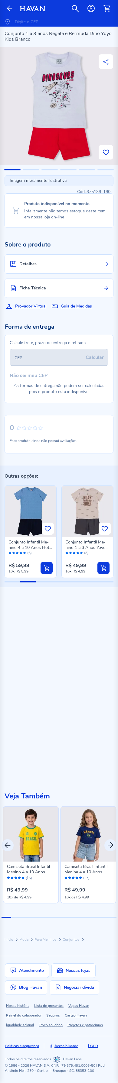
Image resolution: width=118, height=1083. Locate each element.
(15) (29, 878)
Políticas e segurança (22, 1045)
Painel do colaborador (23, 1015)
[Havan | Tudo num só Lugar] (32, 8)
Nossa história (17, 1005)
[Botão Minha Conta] (91, 8)
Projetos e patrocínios (85, 1025)
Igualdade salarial (20, 1025)
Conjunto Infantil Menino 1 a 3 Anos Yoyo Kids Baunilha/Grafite (85, 547)
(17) (86, 878)
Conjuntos (71, 939)
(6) (29, 553)
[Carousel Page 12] (111, 917)
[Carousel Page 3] (25, 917)
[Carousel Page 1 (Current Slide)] (6, 917)
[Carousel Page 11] (102, 917)
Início (9, 939)
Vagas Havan (78, 1005)
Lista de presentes (49, 1005)
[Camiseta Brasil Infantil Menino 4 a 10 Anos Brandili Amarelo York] (30, 834)
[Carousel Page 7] (64, 917)
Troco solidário (51, 1025)
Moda (24, 939)
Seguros (53, 1015)
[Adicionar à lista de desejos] (106, 152)
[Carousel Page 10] (92, 917)
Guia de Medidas (76, 306)
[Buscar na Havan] (75, 8)
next (110, 845)
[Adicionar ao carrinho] (47, 568)
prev (8, 845)
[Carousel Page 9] (83, 917)
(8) (86, 553)
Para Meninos (45, 939)
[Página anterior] (9, 8)
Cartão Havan (76, 1015)
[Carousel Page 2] (16, 917)
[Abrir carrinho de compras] (106, 8)
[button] (12, 169)
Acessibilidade (66, 1045)
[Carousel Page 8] (73, 917)
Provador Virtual (30, 306)
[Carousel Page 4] (35, 917)
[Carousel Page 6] (54, 917)
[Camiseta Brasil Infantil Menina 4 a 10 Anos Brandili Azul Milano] (88, 834)
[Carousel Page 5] (45, 917)
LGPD (93, 1045)
